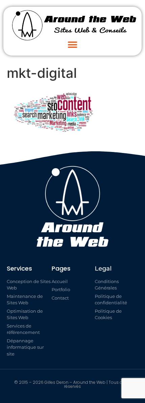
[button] (72, 44)
